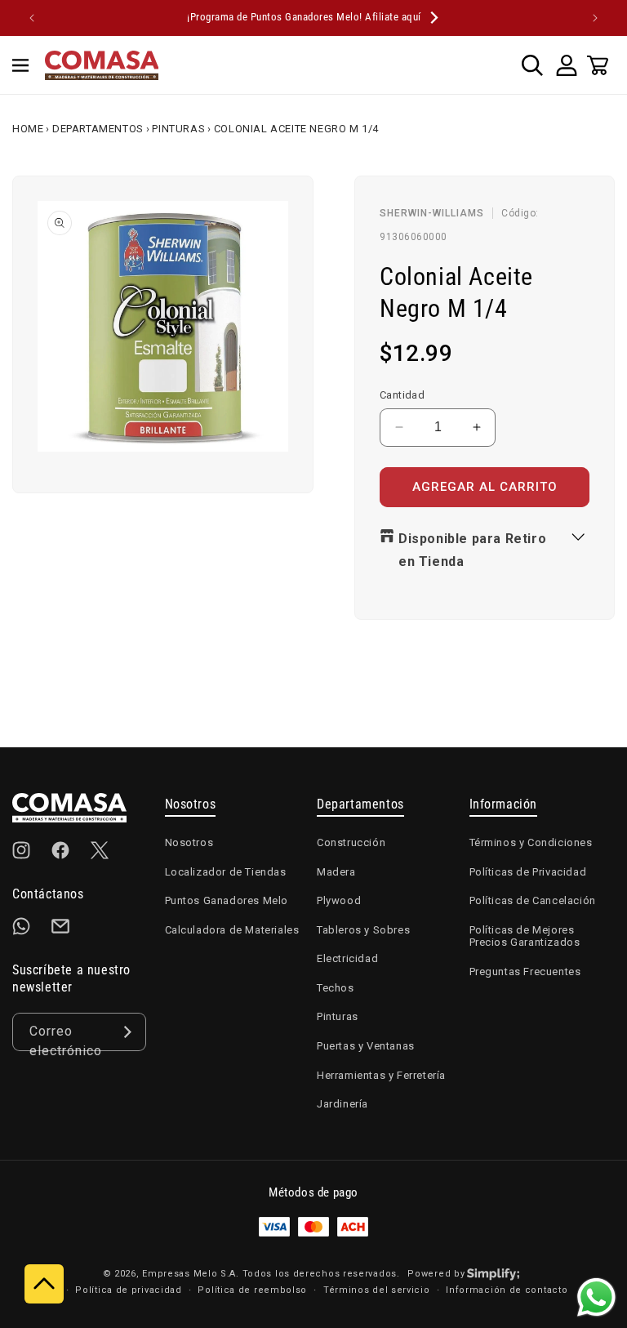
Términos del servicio (376, 1290)
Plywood (339, 900)
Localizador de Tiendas (226, 872)
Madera (336, 872)
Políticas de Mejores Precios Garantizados (524, 936)
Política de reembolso (252, 1290)
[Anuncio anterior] (32, 18)
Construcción (351, 842)
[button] (20, 65)
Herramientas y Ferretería (381, 1075)
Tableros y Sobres (363, 930)
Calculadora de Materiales (232, 930)
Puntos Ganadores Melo (227, 900)
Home (27, 129)
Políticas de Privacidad (528, 872)
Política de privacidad (128, 1290)
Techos (335, 988)
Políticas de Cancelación (532, 900)
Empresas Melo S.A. (192, 1273)
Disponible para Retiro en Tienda (472, 550)
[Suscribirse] (127, 1032)
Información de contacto (506, 1290)
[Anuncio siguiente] (595, 18)
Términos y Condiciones (531, 842)
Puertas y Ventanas (366, 1046)
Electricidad (347, 958)
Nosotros (189, 842)
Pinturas (178, 129)
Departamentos (98, 129)
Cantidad (402, 395)
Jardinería (342, 1104)
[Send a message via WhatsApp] (596, 1297)
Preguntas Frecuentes (525, 971)
